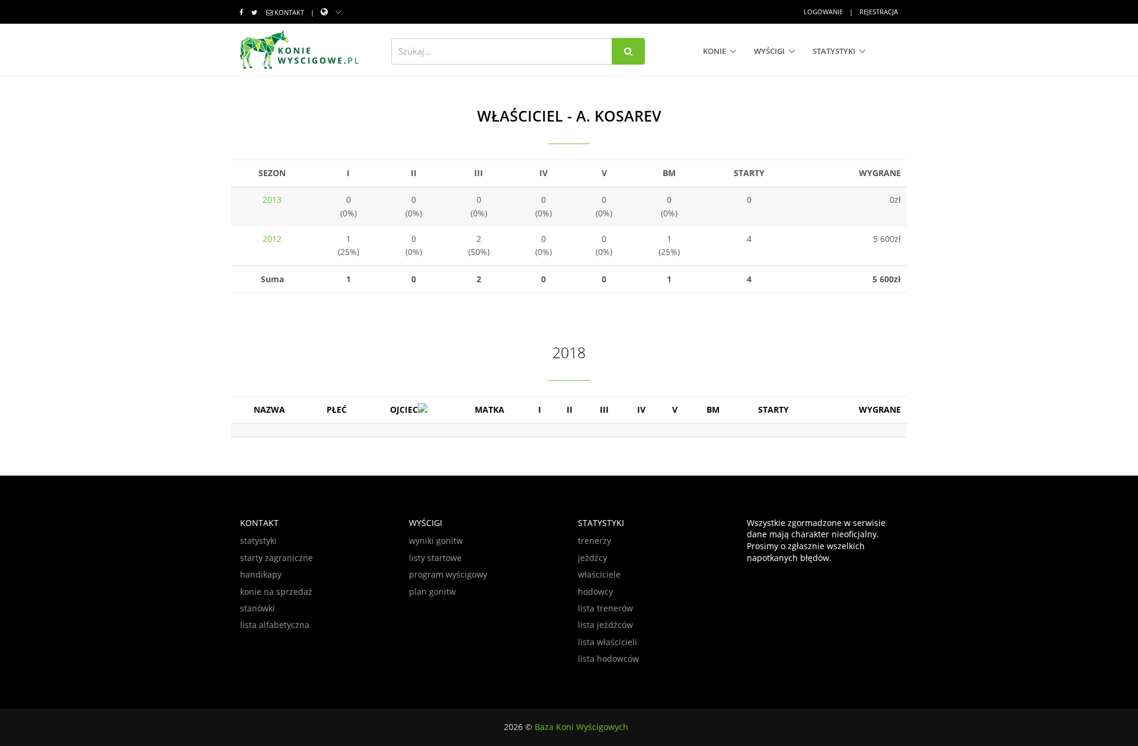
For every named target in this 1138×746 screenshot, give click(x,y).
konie (714, 51)
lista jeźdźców (605, 624)
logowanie (823, 11)
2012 (272, 238)
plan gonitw (432, 591)
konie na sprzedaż (276, 591)
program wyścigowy (448, 574)
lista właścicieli (607, 642)
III (604, 409)
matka (489, 409)
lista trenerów (605, 608)
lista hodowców (608, 658)
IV (641, 409)
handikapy (261, 574)
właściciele (599, 574)
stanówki (257, 608)
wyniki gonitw (436, 540)
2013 (272, 199)
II (570, 409)
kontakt (289, 12)
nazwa (269, 409)
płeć (337, 409)
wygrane (880, 409)
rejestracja (878, 11)
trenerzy (594, 540)
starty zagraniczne (276, 557)
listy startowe (435, 557)
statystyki (834, 51)
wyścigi (769, 51)
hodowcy (595, 591)
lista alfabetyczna (274, 624)
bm (713, 409)
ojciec (404, 409)
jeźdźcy (592, 557)
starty (773, 409)
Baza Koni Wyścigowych (581, 726)
